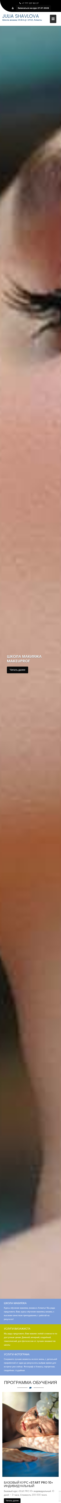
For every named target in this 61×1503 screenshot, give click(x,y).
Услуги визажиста (17, 1329)
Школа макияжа (15, 1303)
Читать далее (17, 670)
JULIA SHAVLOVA (20, 16)
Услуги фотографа (17, 1354)
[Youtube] (12, 8)
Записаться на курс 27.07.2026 (33, 8)
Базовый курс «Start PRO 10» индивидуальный (28, 1484)
